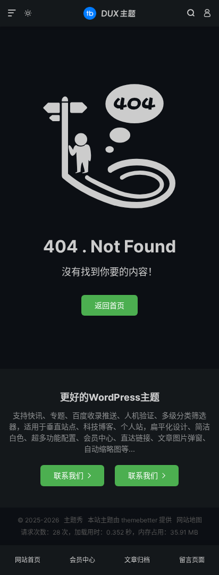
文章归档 (137, 560)
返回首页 (109, 305)
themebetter (139, 520)
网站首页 (27, 560)
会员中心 (82, 560)
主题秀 (109, 13)
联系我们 (72, 475)
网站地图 (189, 520)
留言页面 (192, 560)
